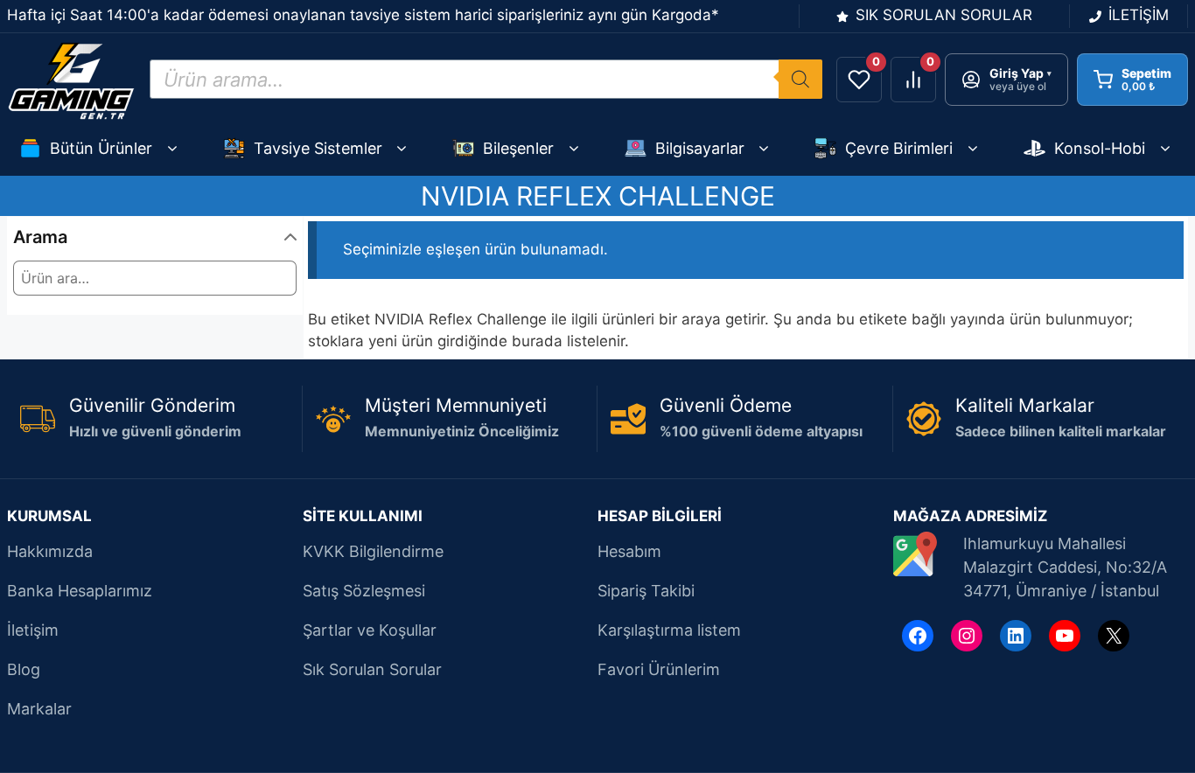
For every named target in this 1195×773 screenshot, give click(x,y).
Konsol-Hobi (1099, 148)
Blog (23, 669)
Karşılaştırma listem (669, 630)
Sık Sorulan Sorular (372, 669)
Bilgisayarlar (699, 148)
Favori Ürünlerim (659, 669)
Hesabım (629, 551)
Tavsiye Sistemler (318, 148)
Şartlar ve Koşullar (370, 630)
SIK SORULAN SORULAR (944, 15)
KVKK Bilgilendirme (373, 551)
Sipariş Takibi (646, 590)
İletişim (33, 630)
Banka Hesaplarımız (79, 590)
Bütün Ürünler (101, 148)
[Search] (800, 79)
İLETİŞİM (1138, 15)
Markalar (39, 709)
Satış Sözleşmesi (364, 590)
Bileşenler (518, 148)
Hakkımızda (50, 551)
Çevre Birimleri (899, 148)
